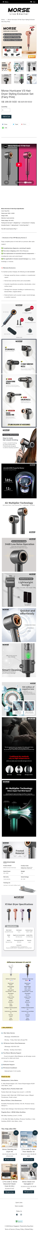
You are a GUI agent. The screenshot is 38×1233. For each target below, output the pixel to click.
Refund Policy (29, 1229)
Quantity (4, 107)
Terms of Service (10, 1229)
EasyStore (30, 1226)
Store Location (19, 1206)
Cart (34, 2)
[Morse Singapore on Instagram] (21, 1215)
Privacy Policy (20, 1229)
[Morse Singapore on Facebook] (17, 1215)
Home (3, 19)
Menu (6, 2)
